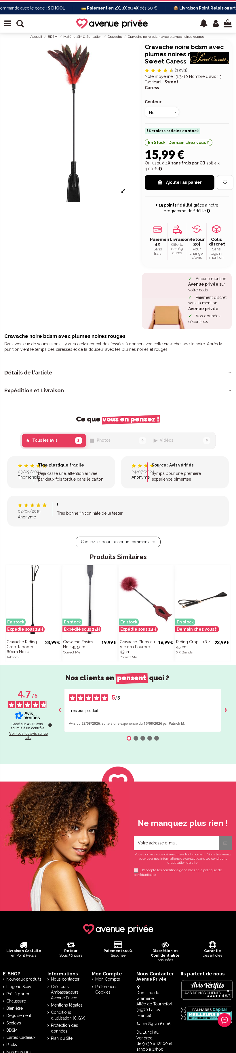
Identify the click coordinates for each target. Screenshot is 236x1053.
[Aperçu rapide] (56, 625)
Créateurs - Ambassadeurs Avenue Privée (65, 992)
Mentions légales (67, 1005)
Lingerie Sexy (18, 986)
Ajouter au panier (184, 182)
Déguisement (18, 1015)
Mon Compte (107, 979)
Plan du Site (62, 1038)
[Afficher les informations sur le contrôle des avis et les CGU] (50, 725)
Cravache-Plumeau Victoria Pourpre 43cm (137, 647)
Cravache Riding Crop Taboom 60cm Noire (22, 647)
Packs (11, 1044)
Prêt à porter (17, 994)
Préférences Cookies (106, 989)
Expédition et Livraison (34, 391)
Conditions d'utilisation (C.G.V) (68, 1015)
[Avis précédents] (60, 710)
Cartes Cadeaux (20, 1037)
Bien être (14, 1008)
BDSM (12, 1030)
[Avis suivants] (226, 710)
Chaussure (16, 1001)
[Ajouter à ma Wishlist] (225, 182)
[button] (203, 23)
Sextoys (13, 1023)
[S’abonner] (225, 843)
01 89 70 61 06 (157, 1024)
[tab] (118, 373)
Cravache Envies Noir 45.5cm (78, 644)
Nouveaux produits (23, 979)
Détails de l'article (28, 373)
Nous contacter (65, 979)
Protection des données (64, 1028)
